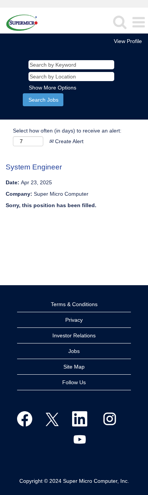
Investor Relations (74, 335)
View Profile (128, 41)
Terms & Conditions (74, 304)
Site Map (74, 367)
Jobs (74, 351)
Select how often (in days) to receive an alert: (67, 131)
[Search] (119, 21)
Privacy (74, 320)
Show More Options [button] (52, 88)
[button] (138, 22)
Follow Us (74, 382)
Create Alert (68, 141)
